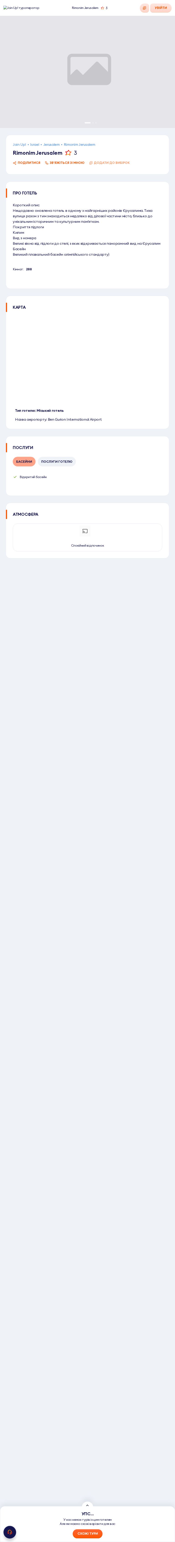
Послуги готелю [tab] (56, 462)
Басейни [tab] (24, 462)
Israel (34, 144)
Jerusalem (51, 144)
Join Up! (19, 144)
